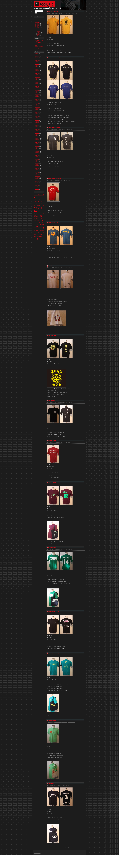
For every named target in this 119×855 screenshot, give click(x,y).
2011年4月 (37, 161)
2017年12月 (37, 77)
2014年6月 (37, 113)
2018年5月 (37, 73)
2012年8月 (37, 142)
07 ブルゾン (37, 25)
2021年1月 (37, 56)
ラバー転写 (40, 230)
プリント (41, 222)
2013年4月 (37, 131)
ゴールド (36, 205)
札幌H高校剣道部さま (52, 400)
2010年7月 (37, 172)
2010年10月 (37, 168)
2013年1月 (37, 135)
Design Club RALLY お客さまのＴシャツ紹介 (48, 8)
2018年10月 (37, 70)
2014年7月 (37, 112)
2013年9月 (37, 125)
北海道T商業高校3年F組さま (53, 611)
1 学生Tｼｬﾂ (59, 129)
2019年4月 (37, 65)
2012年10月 (37, 139)
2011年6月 (37, 159)
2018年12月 (37, 68)
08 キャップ (37, 26)
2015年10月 (37, 96)
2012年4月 (37, 146)
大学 (39, 234)
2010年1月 (37, 173)
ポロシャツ (39, 227)
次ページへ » (68, 847)
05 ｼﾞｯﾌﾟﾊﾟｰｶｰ (37, 23)
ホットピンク (37, 224)
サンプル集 (41, 205)
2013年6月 (37, 129)
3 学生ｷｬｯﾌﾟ (39, 33)
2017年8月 (37, 81)
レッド (37, 232)
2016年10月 (37, 87)
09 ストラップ (37, 27)
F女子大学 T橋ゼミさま (53, 11)
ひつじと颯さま (38, 48)
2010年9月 (37, 169)
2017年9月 (37, 79)
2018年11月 (37, 69)
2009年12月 (37, 174)
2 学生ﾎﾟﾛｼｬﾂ (63, 13)
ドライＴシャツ (37, 216)
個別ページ (67, 13)
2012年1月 (37, 150)
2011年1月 (37, 164)
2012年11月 (37, 138)
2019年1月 (37, 66)
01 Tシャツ (56, 129)
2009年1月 (37, 189)
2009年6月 (37, 182)
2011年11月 (37, 152)
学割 (41, 234)
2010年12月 (37, 165)
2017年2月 (37, 83)
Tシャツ (37, 195)
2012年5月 (37, 144)
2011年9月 (37, 155)
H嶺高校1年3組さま (52, 547)
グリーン (42, 203)
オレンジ (35, 201)
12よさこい (37, 35)
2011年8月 (37, 156)
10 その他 (37, 28)
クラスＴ (37, 203)
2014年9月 (37, 109)
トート (38, 215)
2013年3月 (37, 133)
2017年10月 (37, 78)
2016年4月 (37, 92)
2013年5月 (37, 130)
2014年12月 (37, 105)
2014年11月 (37, 107)
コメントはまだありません (73, 13)
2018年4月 (37, 74)
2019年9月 (37, 64)
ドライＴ (42, 215)
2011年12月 (37, 151)
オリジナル (39, 199)
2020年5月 (37, 57)
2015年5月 (37, 100)
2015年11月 (37, 95)
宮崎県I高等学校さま (52, 720)
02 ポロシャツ (56, 13)
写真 (37, 234)
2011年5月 (37, 160)
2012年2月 (37, 148)
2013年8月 (37, 126)
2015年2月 (37, 103)
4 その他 (38, 34)
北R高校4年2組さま (38, 42)
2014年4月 (37, 116)
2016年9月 (37, 88)
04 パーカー (37, 22)
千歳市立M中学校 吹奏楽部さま (54, 178)
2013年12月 (37, 121)
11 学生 (60, 13)
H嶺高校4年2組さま (52, 482)
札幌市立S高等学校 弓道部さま (54, 127)
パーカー (41, 218)
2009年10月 (37, 177)
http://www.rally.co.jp (37, 853)
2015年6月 (37, 99)
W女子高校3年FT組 (52, 335)
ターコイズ (40, 210)
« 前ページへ (63, 847)
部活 (38, 236)
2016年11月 (37, 86)
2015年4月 (37, 101)
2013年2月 (37, 134)
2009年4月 (37, 185)
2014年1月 (37, 120)
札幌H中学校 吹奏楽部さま (53, 653)
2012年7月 (37, 143)
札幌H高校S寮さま (51, 783)
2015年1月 (37, 104)
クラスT (40, 201)
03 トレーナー (37, 21)
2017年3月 (37, 82)
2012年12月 (37, 137)
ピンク (38, 220)
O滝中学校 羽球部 (52, 440)
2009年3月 (37, 186)
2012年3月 (37, 147)
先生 (35, 234)
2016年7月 (37, 91)
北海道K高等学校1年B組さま (53, 222)
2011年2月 (37, 163)
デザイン (39, 213)
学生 (35, 237)
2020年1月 (37, 60)
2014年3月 (37, 117)
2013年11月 (37, 122)
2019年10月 (37, 62)
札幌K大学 (50, 265)
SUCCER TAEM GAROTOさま (54, 57)
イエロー (37, 197)
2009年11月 (37, 176)
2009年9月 (37, 178)
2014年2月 (37, 118)
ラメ (34, 232)
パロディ (37, 218)
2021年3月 (37, 53)
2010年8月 (37, 170)
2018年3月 (37, 75)
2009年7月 (37, 181)
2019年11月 (37, 61)
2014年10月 (37, 108)
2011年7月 (37, 157)
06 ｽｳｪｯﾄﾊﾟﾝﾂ (37, 24)
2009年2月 (37, 187)
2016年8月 (37, 90)
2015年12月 (37, 94)
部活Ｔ (40, 236)
